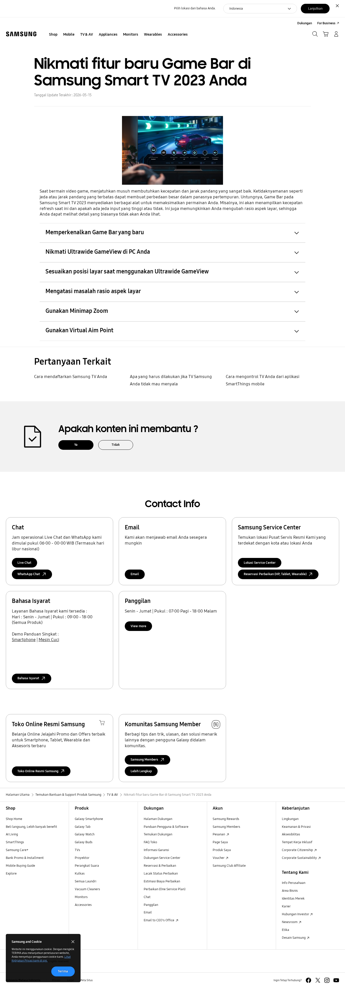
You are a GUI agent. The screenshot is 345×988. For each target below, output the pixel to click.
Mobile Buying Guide (20, 866)
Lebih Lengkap (141, 771)
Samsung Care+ (17, 850)
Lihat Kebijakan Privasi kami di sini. (41, 958)
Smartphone (24, 639)
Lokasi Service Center (260, 563)
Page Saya (220, 842)
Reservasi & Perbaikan (160, 866)
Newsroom (290, 922)
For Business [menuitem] (326, 23)
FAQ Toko (150, 842)
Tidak (116, 445)
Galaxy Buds (83, 842)
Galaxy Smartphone (89, 819)
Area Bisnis (290, 891)
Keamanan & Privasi (296, 827)
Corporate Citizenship (298, 850)
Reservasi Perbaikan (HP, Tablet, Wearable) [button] (275, 574)
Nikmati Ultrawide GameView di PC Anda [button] (97, 251)
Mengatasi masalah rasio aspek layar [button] (93, 291)
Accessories (83, 905)
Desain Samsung (294, 938)
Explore (11, 874)
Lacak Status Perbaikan (161, 874)
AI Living (12, 834)
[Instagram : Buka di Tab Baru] (327, 980)
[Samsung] (21, 34)
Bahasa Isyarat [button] (28, 678)
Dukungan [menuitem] (304, 23)
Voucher (219, 858)
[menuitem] (53, 34)
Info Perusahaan (293, 883)
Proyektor (82, 858)
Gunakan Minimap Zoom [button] (76, 311)
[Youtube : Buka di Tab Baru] (336, 980)
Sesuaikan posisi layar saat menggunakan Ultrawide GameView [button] (127, 271)
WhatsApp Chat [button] (28, 574)
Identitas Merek (293, 899)
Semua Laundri (85, 881)
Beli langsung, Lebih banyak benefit (31, 827)
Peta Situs (87, 980)
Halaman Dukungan (158, 819)
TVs (77, 850)
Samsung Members (226, 827)
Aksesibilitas (291, 834)
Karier (286, 906)
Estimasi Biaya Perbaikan (162, 881)
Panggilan (151, 905)
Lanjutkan (315, 9)
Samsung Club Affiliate (229, 866)
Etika (285, 930)
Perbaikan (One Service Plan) (164, 889)
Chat (147, 897)
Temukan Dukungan (158, 834)
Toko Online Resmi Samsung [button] (37, 771)
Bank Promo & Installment (25, 858)
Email (135, 574)
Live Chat (24, 563)
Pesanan (219, 834)
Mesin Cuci (49, 639)
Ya (76, 445)
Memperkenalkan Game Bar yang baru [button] (94, 232)
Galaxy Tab (82, 827)
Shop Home (14, 819)
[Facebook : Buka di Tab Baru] (308, 980)
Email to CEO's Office (159, 920)
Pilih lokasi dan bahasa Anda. (195, 8)
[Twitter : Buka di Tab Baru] (318, 980)
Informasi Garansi (156, 850)
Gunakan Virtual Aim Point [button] (79, 330)
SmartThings (15, 842)
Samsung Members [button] (144, 760)
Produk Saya (222, 850)
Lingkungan (290, 819)
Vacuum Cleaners (87, 889)
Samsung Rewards (226, 819)
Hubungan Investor (296, 914)
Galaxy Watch (84, 834)
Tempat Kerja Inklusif (297, 842)
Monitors (81, 897)
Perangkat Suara (87, 866)
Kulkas (80, 874)
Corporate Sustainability (300, 858)
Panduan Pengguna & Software (166, 827)
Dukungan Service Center (162, 858)
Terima (63, 971)
